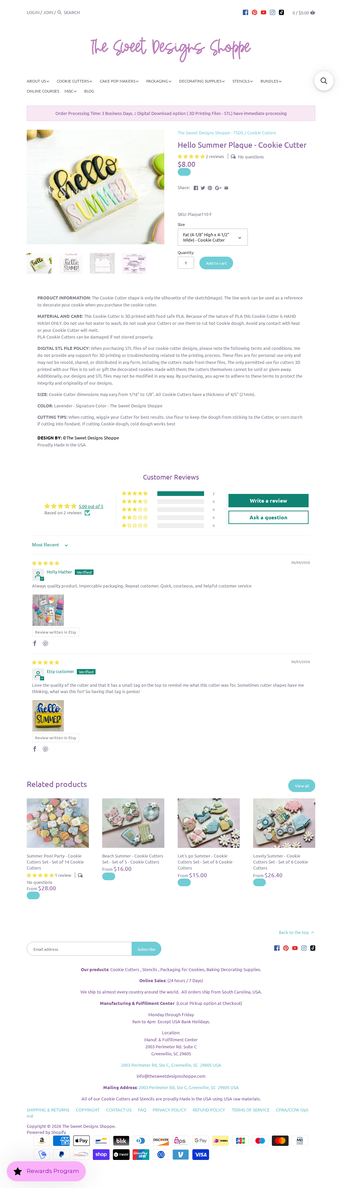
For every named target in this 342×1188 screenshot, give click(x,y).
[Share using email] (226, 186)
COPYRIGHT (88, 1109)
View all (302, 785)
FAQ (142, 1109)
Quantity (186, 252)
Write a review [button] (268, 500)
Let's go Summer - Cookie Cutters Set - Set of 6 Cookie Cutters (205, 862)
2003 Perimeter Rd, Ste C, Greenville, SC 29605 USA (171, 1065)
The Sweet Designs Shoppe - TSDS (210, 132)
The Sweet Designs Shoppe (88, 1126)
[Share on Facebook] (196, 186)
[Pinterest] (254, 12)
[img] (45, 563)
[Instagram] (272, 12)
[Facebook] (245, 12)
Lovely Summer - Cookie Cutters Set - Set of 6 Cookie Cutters (280, 862)
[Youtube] (263, 12)
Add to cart (216, 263)
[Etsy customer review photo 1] (48, 716)
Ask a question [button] (268, 517)
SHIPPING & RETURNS (48, 1109)
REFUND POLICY (209, 1109)
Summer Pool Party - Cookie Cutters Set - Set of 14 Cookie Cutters (55, 862)
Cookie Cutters (261, 132)
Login (33, 12)
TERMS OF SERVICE (251, 1109)
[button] (192, 156)
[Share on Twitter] (203, 186)
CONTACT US (119, 1109)
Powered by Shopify (46, 1132)
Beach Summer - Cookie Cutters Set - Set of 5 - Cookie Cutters (132, 859)
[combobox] (82, 12)
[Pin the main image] (210, 186)
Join (48, 12)
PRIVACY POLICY (169, 1109)
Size (181, 224)
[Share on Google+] (218, 186)
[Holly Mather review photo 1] (48, 610)
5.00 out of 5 (91, 506)
